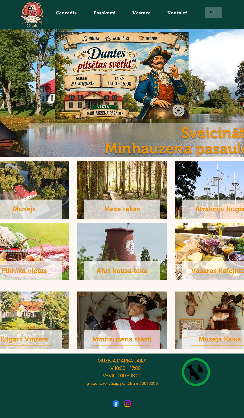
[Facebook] (116, 403)
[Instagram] (127, 403)
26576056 (149, 383)
